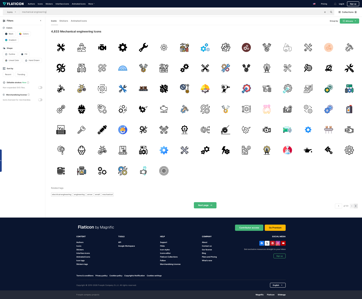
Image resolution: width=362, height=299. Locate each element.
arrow (89, 194)
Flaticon (270, 294)
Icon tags (80, 260)
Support (163, 242)
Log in (341, 4)
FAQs (162, 246)
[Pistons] (164, 129)
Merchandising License (170, 264)
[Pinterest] (272, 243)
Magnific (260, 294)
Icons (40, 4)
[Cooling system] (287, 109)
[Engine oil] (143, 109)
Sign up (353, 4)
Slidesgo (282, 294)
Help (162, 236)
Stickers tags (82, 264)
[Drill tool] (226, 88)
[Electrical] (81, 47)
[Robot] (287, 150)
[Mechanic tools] (349, 68)
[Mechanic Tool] (143, 47)
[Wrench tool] (226, 47)
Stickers (49, 4)
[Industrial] (102, 88)
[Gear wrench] (246, 88)
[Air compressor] (287, 47)
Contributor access (249, 227)
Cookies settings (154, 276)
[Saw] (123, 68)
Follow (163, 260)
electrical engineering (61, 194)
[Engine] (102, 47)
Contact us (207, 246)
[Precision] (267, 68)
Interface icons (62, 4)
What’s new (207, 260)
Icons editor (165, 253)
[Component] (102, 109)
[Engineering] (184, 47)
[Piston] (267, 47)
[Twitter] (267, 243)
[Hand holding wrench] (143, 171)
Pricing (324, 4)
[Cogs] (184, 68)
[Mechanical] (205, 47)
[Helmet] (205, 88)
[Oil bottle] (246, 150)
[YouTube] (283, 243)
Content (81, 236)
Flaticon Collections (169, 257)
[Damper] (102, 129)
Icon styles (165, 249)
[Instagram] (277, 243)
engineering (79, 194)
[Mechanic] (287, 68)
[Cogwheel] (123, 129)
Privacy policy (101, 275)
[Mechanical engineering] (349, 47)
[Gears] (164, 47)
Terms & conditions (84, 275)
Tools (121, 236)
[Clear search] (325, 12)
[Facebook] (261, 243)
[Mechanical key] (81, 129)
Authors (31, 4)
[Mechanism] (184, 88)
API (119, 242)
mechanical (107, 194)
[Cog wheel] (349, 150)
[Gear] (123, 47)
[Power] (308, 68)
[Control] (205, 129)
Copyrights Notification (134, 275)
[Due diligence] (61, 150)
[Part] (267, 88)
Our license (207, 249)
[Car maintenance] (329, 68)
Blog (204, 253)
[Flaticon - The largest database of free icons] (13, 3)
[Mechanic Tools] (61, 129)
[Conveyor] (143, 88)
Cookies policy (115, 275)
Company (207, 236)
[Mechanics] (61, 47)
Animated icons (79, 4)
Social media (279, 236)
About (204, 242)
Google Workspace (126, 246)
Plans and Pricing (209, 257)
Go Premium (275, 227)
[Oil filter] (61, 171)
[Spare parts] (81, 68)
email (97, 194)
